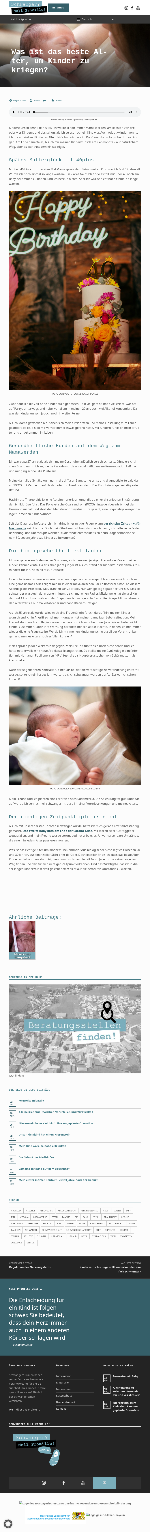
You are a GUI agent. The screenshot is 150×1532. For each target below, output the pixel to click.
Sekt (98, 1230)
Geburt (125, 1217)
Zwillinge (16, 1242)
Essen (55, 1217)
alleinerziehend (89, 1210)
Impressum (63, 1389)
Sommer (124, 1230)
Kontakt (61, 1408)
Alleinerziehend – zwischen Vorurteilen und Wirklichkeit (56, 1112)
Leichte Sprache (21, 19)
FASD (85, 1217)
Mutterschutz (117, 1223)
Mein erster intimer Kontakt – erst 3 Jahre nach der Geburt (58, 1180)
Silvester (110, 1230)
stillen (15, 1236)
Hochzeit (47, 1223)
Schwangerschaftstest (78, 1230)
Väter (84, 1236)
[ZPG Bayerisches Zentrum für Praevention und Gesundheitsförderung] (75, 1503)
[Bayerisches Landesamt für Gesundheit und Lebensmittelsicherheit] (55, 1514)
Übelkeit (31, 1242)
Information (63, 1376)
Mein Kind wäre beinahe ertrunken (42, 1146)
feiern (96, 1217)
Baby (128, 1210)
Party (132, 1223)
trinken (41, 1236)
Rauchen (15, 1230)
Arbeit (117, 1210)
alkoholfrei (46, 1210)
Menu (60, 7)
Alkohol (30, 1210)
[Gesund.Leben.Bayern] (105, 1514)
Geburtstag (17, 1223)
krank (82, 1223)
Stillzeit (28, 1236)
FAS (76, 1217)
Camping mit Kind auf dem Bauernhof (44, 1168)
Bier (13, 1217)
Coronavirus (40, 1217)
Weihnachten (99, 1236)
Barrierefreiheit (65, 1402)
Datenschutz (64, 1395)
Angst (106, 1210)
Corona (24, 1217)
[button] (8, 1524)
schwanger (31, 1230)
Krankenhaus (97, 1223)
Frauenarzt (110, 1217)
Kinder (70, 1223)
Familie (66, 1217)
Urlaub (72, 1236)
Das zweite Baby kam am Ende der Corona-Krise (57, 831)
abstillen (16, 1210)
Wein (113, 1236)
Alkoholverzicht (67, 1210)
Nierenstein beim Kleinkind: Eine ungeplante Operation (56, 1123)
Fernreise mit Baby (31, 1100)
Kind (59, 1223)
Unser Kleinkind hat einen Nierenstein (44, 1134)
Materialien (63, 1382)
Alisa (36, 100)
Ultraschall (57, 1236)
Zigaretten (126, 1236)
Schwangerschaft (52, 1230)
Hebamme (33, 1223)
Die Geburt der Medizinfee (36, 1157)
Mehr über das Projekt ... (24, 1409)
